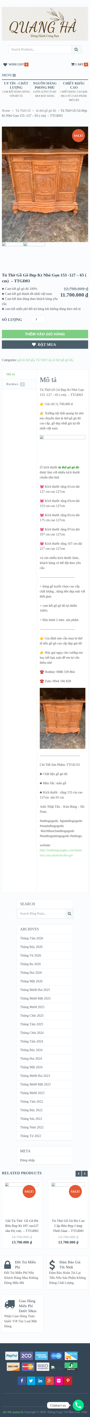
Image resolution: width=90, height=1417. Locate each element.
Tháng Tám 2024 (31, 1041)
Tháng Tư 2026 (30, 955)
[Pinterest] (68, 1381)
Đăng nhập (27, 1160)
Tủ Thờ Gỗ (23, 110)
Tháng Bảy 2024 (31, 1050)
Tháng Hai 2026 (31, 972)
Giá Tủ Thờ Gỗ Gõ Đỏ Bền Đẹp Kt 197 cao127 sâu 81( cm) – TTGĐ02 (22, 1226)
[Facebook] (22, 1381)
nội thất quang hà (13, 1412)
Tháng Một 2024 (31, 1067)
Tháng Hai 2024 (31, 1058)
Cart (79, 64)
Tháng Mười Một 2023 (35, 1084)
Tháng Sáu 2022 (31, 1118)
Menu (7, 75)
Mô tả (10, 374)
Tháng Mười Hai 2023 (35, 1075)
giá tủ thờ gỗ (26, 360)
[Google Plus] (49, 1381)
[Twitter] (31, 1381)
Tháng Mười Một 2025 (35, 998)
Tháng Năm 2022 (32, 1127)
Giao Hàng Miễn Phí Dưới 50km (27, 1306)
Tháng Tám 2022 (31, 1101)
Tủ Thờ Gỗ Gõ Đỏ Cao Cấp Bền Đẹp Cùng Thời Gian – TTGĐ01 (68, 1226)
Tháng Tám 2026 (31, 938)
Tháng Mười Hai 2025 (35, 990)
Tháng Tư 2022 (30, 1136)
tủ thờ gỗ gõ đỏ (46, 110)
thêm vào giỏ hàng (45, 334)
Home (6, 110)
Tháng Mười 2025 (32, 1007)
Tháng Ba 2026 (30, 964)
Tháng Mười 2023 (32, 1093)
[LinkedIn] (40, 1381)
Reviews (14, 384)
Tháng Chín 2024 (32, 1033)
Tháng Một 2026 (31, 981)
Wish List (16, 64)
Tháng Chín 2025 (32, 1015)
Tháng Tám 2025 (31, 1024)
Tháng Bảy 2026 (31, 947)
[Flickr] (59, 1381)
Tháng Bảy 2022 (31, 1110)
